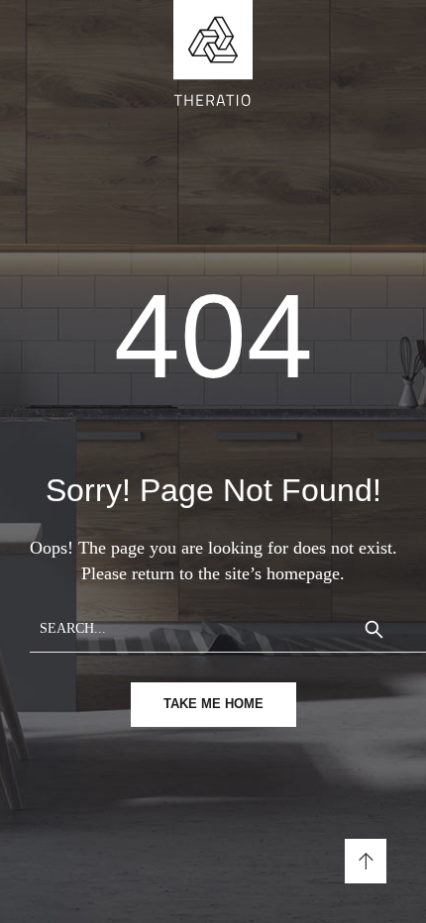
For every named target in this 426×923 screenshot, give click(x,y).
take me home (213, 703)
